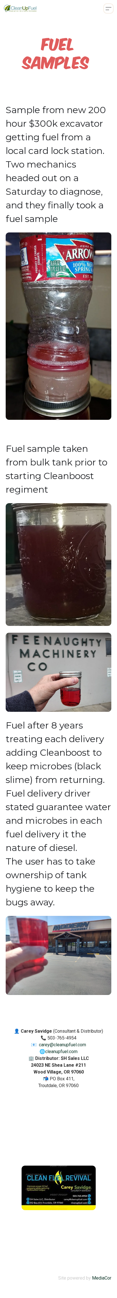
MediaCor (101, 1278)
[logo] (20, 8)
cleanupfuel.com (61, 1051)
